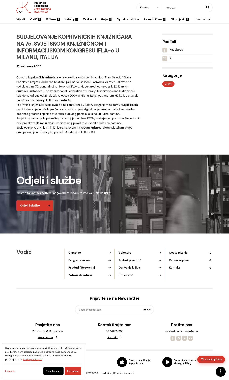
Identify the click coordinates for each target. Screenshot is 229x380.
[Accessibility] (221, 372)
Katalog (70, 19)
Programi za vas (79, 260)
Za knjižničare (153, 19)
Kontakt (202, 19)
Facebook (176, 49)
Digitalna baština (128, 19)
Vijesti (20, 19)
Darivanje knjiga (129, 267)
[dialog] (44, 360)
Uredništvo (106, 373)
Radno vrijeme (179, 260)
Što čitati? (126, 275)
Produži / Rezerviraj (81, 267)
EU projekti (177, 19)
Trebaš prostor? (130, 260)
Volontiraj (125, 252)
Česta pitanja (178, 252)
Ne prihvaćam (53, 370)
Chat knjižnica (213, 359)
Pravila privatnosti (124, 373)
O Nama (51, 19)
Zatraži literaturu (80, 275)
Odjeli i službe (30, 205)
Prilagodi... (10, 370)
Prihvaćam (73, 370)
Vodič (33, 19)
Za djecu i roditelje (95, 19)
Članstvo (74, 252)
